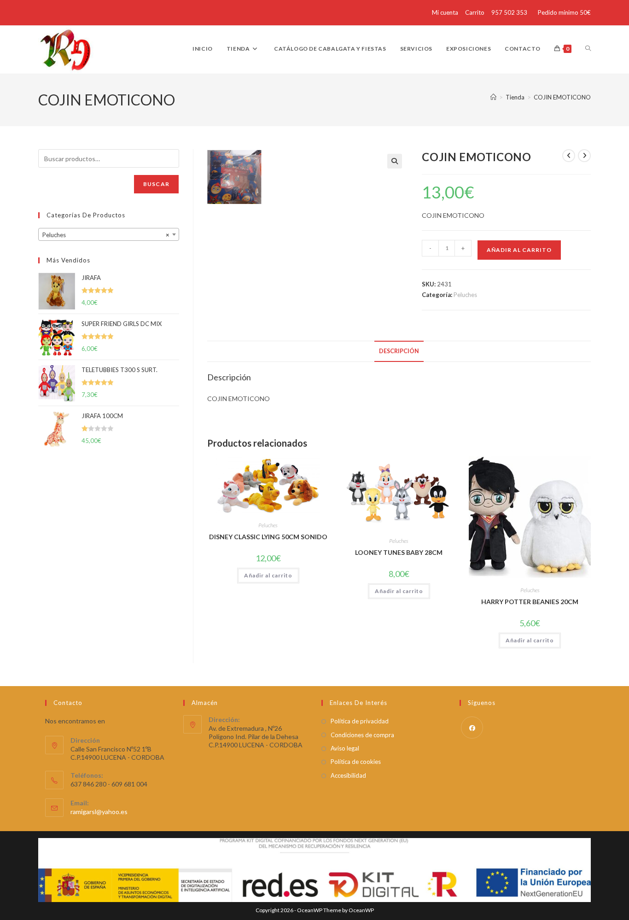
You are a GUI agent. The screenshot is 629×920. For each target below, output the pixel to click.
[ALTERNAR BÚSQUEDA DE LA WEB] (588, 49)
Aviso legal (345, 748)
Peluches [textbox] (105, 235)
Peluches (465, 294)
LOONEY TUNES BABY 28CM (399, 552)
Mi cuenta (445, 12)
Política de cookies (356, 761)
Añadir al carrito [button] (268, 575)
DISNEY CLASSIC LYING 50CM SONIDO (268, 537)
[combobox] (108, 234)
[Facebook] (472, 727)
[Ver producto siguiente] (584, 155)
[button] (394, 161)
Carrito (474, 12)
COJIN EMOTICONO (562, 97)
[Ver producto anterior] (568, 155)
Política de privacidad (360, 721)
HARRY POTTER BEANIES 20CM (529, 602)
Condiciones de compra (362, 735)
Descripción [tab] (399, 351)
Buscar (156, 184)
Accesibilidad (348, 775)
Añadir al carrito (519, 249)
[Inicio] (493, 97)
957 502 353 (509, 12)
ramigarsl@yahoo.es (99, 811)
